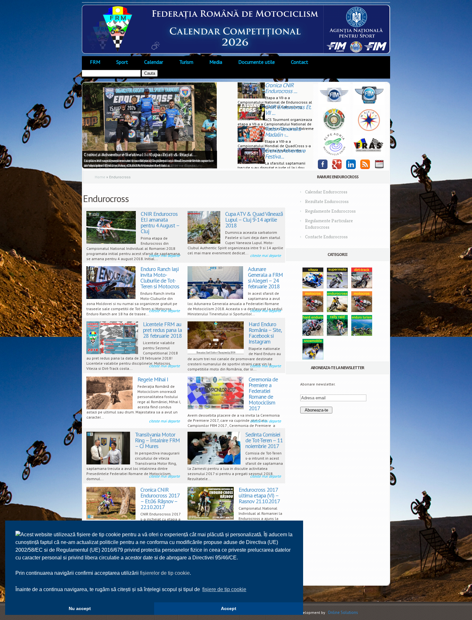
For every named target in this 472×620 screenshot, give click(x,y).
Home (100, 176)
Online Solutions (343, 612)
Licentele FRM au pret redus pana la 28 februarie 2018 (162, 329)
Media (215, 62)
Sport (122, 62)
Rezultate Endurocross (327, 201)
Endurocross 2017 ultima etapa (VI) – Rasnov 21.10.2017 (259, 495)
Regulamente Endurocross (330, 211)
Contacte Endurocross (326, 237)
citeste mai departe (164, 255)
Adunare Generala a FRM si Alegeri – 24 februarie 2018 (265, 277)
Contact (299, 62)
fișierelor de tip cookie (165, 573)
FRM (95, 62)
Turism (186, 62)
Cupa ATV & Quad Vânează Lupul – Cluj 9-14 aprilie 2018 (254, 219)
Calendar (153, 62)
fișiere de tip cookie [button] (224, 589)
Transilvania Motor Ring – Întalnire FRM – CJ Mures (157, 440)
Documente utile (256, 62)
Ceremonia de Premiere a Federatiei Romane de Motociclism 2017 (263, 394)
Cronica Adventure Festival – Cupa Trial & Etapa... (140, 154)
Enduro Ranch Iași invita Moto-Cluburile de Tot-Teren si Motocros (159, 277)
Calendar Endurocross (326, 192)
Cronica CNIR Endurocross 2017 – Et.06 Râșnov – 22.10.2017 (159, 498)
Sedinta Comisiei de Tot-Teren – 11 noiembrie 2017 (264, 440)
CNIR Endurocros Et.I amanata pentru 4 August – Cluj (160, 222)
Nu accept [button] (80, 608)
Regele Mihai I (152, 379)
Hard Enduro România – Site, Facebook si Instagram (265, 332)
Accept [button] (228, 608)
